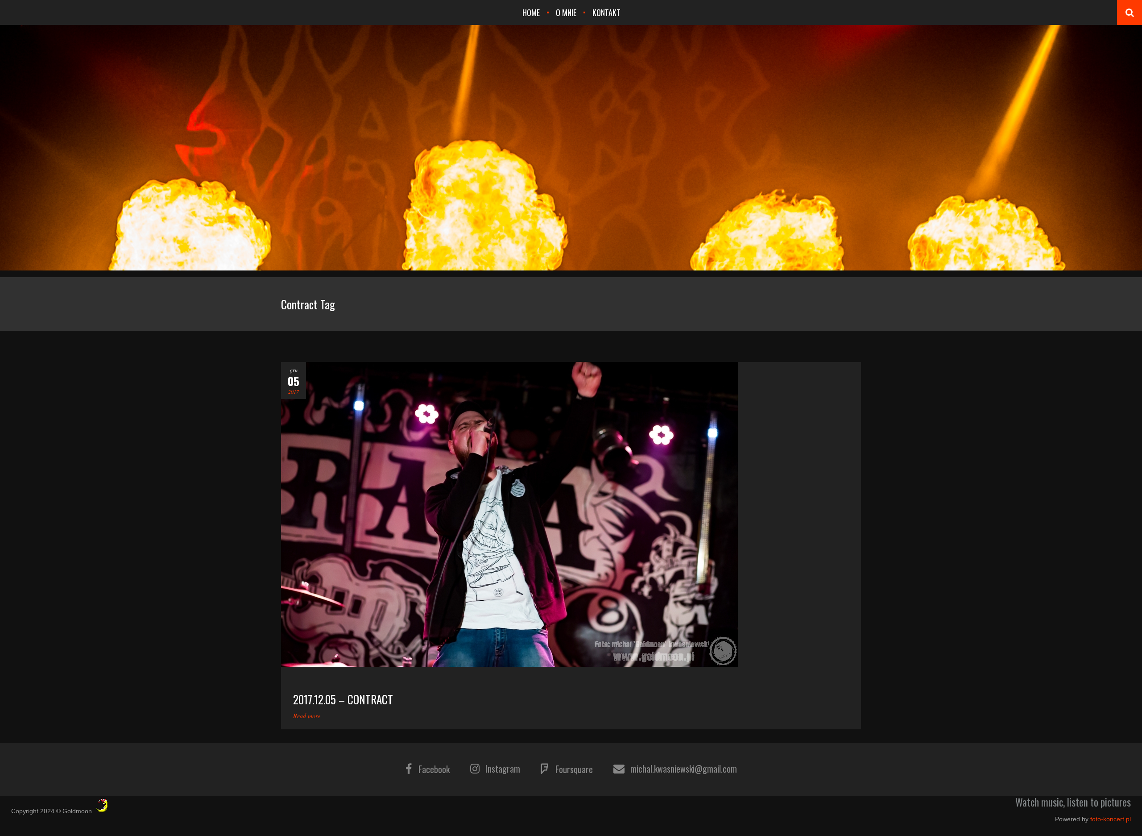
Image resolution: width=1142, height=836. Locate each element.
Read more (306, 715)
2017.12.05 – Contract (343, 699)
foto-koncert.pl (1110, 819)
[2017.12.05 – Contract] (571, 514)
